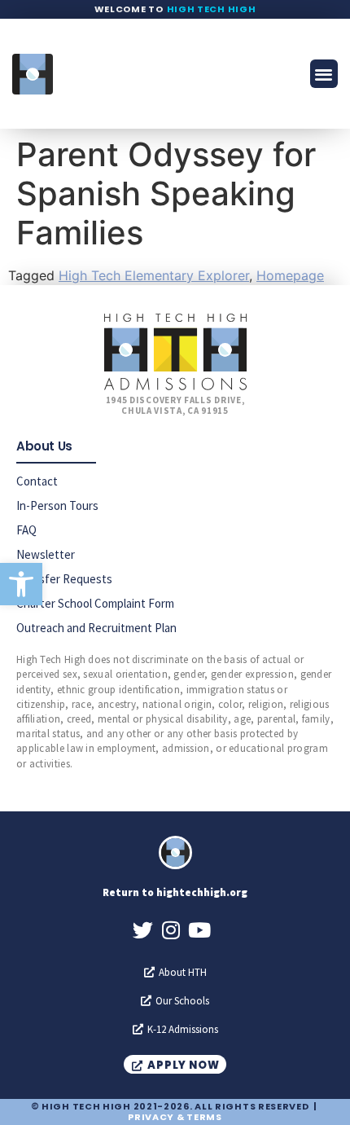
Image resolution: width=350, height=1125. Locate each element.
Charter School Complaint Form (95, 603)
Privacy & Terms (175, 1116)
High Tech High (211, 8)
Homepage (290, 275)
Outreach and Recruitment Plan (96, 627)
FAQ (26, 530)
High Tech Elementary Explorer (154, 275)
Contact (37, 481)
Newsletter (45, 554)
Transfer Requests (64, 579)
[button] (21, 584)
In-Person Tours (57, 505)
